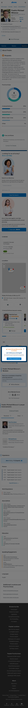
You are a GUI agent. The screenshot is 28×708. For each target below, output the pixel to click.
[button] (14, 359)
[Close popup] (24, 349)
